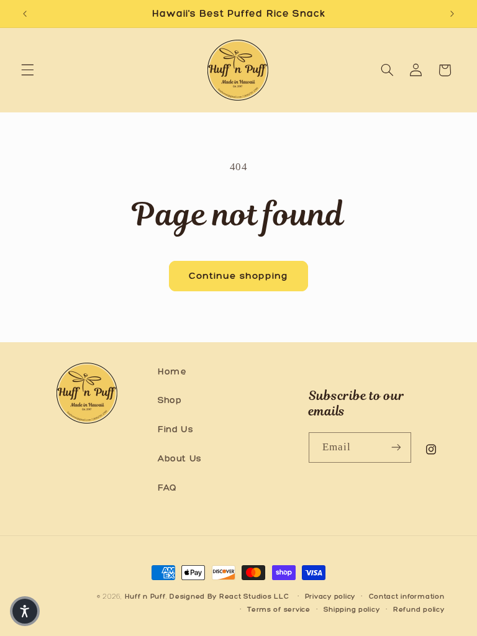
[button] (27, 70)
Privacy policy (330, 596)
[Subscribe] (396, 447)
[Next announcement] (452, 13)
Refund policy (419, 609)
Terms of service (279, 609)
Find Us (175, 429)
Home (172, 371)
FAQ (167, 487)
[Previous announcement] (25, 13)
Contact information (407, 596)
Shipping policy (351, 609)
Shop (170, 400)
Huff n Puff (145, 596)
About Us (180, 458)
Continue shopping (239, 275)
